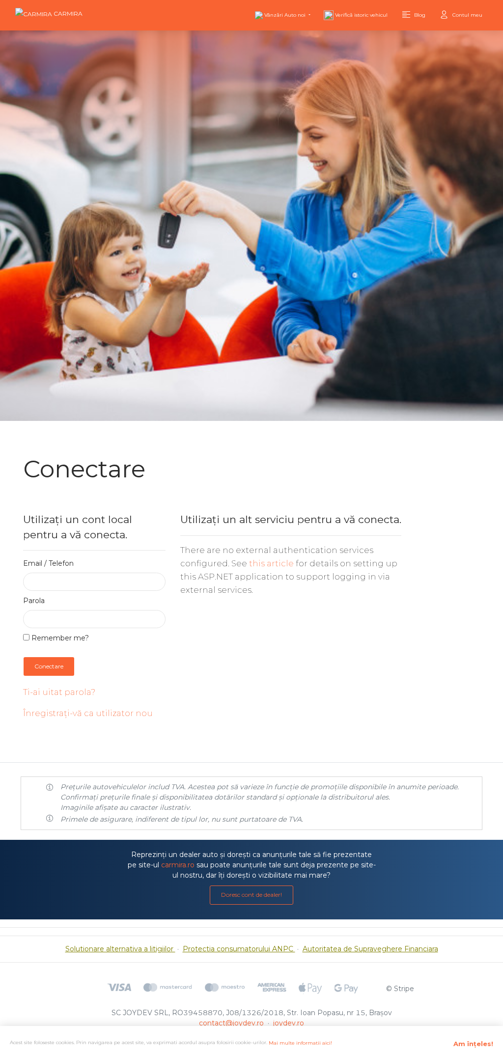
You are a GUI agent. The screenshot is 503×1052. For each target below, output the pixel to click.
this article (271, 563)
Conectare (48, 666)
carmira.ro (178, 864)
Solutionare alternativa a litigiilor (120, 948)
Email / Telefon (48, 563)
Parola (34, 600)
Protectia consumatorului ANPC (239, 948)
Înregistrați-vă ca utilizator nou (88, 713)
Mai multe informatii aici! (300, 1043)
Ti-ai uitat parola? (59, 692)
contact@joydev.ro (231, 1023)
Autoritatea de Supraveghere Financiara (370, 948)
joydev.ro (288, 1023)
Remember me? (59, 638)
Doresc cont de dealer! (251, 894)
